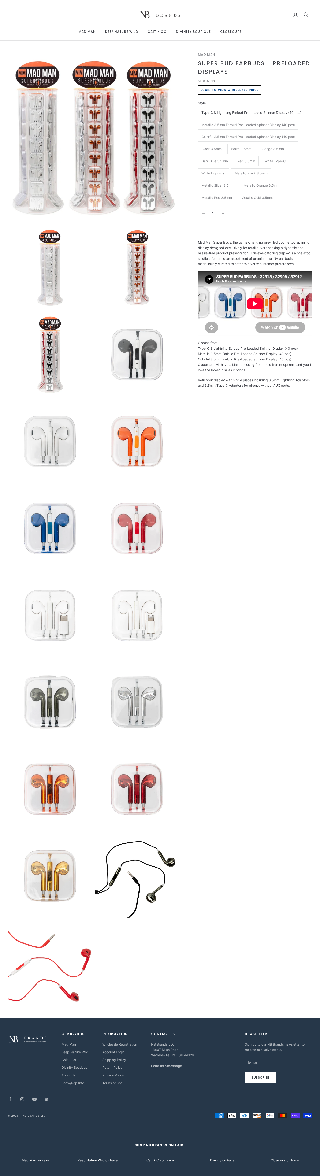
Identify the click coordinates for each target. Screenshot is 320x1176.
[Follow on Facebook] (10, 1099)
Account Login (113, 1052)
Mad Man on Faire (35, 1160)
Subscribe (261, 1077)
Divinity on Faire (222, 1160)
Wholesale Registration (119, 1044)
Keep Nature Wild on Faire (98, 1160)
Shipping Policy (114, 1060)
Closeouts (231, 32)
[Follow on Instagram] (22, 1099)
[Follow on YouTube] (34, 1099)
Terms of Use (112, 1083)
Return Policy (112, 1067)
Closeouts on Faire (285, 1160)
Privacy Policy (113, 1075)
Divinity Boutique (193, 32)
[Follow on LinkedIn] (46, 1099)
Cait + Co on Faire (160, 1160)
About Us (69, 1075)
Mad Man (87, 32)
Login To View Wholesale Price (230, 90)
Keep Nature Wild (121, 32)
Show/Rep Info (73, 1083)
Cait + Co (157, 32)
